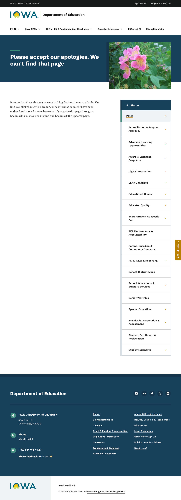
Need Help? (140, 448)
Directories (140, 425)
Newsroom (99, 442)
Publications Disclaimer (147, 442)
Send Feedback (67, 485)
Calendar (98, 425)
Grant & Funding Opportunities (110, 431)
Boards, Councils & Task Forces (152, 419)
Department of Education (64, 15)
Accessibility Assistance (148, 414)
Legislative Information (106, 436)
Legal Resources (143, 431)
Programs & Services (161, 3)
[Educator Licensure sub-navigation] (121, 29)
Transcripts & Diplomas (106, 448)
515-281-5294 (26, 439)
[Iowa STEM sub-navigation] (39, 29)
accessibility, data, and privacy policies (106, 491)
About (96, 414)
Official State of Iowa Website (24, 3)
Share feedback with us (33, 456)
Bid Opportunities (103, 419)
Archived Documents (104, 453)
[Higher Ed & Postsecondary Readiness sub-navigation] (91, 29)
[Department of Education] (24, 14)
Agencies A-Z (140, 3)
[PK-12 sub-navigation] (18, 29)
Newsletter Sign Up (145, 436)
